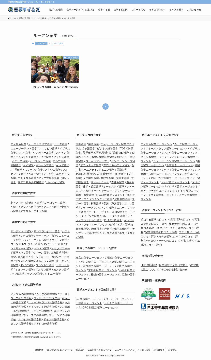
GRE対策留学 (105, 173)
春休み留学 (117, 182)
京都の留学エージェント (102, 270)
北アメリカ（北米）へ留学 (26, 202)
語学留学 (81, 144)
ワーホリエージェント (119, 299)
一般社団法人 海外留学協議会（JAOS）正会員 (33, 337)
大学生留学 (122, 178)
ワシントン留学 (45, 265)
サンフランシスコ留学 (47, 231)
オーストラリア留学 (40, 144)
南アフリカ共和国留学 (31, 182)
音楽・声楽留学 (112, 203)
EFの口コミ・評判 (188, 219)
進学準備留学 (122, 228)
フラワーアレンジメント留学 (97, 207)
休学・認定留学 (92, 186)
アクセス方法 (143, 349)
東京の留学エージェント (90, 257)
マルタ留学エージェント (178, 152)
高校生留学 (107, 178)
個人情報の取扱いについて (59, 349)
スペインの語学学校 (30, 319)
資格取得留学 (122, 199)
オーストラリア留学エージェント (167, 148)
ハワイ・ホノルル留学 (36, 239)
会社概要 (39, 349)
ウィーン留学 (41, 252)
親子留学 (88, 152)
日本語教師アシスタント (110, 195)
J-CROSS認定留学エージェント (99, 307)
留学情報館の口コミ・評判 (161, 232)
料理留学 (96, 203)
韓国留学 (16, 165)
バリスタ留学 (109, 233)
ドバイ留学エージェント (175, 182)
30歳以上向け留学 (101, 228)
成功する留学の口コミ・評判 (158, 219)
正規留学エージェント (89, 303)
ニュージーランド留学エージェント (174, 161)
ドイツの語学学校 (54, 319)
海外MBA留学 (121, 152)
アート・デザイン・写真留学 (105, 212)
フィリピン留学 (48, 148)
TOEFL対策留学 (85, 173)
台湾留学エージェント (179, 165)
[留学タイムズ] (24, 9)
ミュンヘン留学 (24, 269)
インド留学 (62, 165)
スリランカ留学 (33, 169)
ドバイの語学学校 (41, 311)
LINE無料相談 (149, 265)
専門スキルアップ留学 (116, 165)
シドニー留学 (53, 273)
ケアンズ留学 (35, 273)
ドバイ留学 (27, 265)
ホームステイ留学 (113, 186)
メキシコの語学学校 (45, 323)
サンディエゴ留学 (21, 231)
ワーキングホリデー (97, 161)
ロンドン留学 (41, 248)
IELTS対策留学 (113, 220)
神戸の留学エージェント (94, 261)
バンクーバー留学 (52, 244)
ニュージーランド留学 (24, 148)
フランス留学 (41, 43)
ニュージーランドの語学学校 (45, 302)
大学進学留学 (107, 157)
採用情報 (172, 349)
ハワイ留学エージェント (178, 169)
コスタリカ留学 (27, 178)
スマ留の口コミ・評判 (154, 223)
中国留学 (17, 169)
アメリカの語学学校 (22, 294)
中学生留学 (92, 178)
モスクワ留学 (61, 269)
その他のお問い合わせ (174, 269)
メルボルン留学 (45, 261)
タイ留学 (28, 165)
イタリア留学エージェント (182, 186)
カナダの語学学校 (46, 294)
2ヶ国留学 (89, 148)
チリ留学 (49, 173)
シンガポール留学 (43, 152)
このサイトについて (124, 349)
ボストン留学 (59, 239)
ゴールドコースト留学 (43, 256)
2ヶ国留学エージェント (90, 299)
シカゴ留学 (27, 235)
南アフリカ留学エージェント (158, 190)
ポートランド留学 (46, 235)
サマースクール (100, 182)
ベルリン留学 (43, 269)
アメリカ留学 (18, 144)
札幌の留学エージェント (105, 274)
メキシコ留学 (53, 169)
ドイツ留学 (44, 157)
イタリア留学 (20, 161)
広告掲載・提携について (99, 349)
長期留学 (122, 169)
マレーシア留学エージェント (168, 178)
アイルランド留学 (25, 157)
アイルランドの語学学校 (42, 306)
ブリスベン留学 (24, 261)
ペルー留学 (35, 173)
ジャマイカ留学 (55, 182)
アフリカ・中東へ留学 (33, 211)
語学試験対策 (103, 152)
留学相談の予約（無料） (173, 265)
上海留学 (56, 252)
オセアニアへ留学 (48, 206)
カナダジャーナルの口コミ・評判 (165, 240)
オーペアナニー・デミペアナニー (113, 190)
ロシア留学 (59, 161)
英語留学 (93, 144)
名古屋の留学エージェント (99, 266)
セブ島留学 (18, 273)
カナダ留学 (60, 144)
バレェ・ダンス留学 (113, 216)
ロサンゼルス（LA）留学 (25, 244)
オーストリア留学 (40, 161)
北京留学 (23, 256)
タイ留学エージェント (164, 195)
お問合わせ (159, 349)
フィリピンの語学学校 (47, 298)
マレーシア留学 (45, 165)
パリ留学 (25, 252)
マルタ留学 (24, 152)
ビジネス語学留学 (107, 148)
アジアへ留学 (28, 206)
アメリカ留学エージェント (156, 144)
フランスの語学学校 (35, 315)
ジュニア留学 (107, 169)
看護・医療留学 (85, 195)
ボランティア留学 (90, 165)
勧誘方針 (80, 349)
